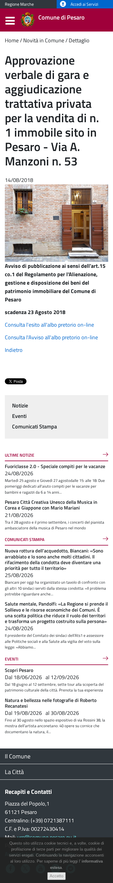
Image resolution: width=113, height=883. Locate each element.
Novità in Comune (43, 40)
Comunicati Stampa (34, 426)
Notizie (20, 405)
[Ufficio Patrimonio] (56, 222)
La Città (14, 771)
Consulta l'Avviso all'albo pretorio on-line (51, 337)
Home (12, 40)
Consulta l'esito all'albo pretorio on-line (49, 325)
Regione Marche (19, 4)
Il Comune (17, 756)
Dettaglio (79, 40)
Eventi (19, 416)
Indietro (14, 350)
